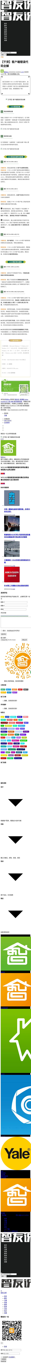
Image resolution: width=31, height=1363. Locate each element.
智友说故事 (24, 740)
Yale (9, 746)
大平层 (24, 737)
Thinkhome (4, 755)
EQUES (3, 1136)
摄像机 (26, 716)
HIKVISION (7, 420)
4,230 (13, 515)
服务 (5, 1218)
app (2, 716)
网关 (26, 722)
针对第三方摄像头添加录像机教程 (16, 586)
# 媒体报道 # (5, 767)
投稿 (5, 40)
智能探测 (4, 728)
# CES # (3, 778)
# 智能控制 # (5, 772)
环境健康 (3, 734)
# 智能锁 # (14, 767)
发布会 (3, 740)
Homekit (11, 755)
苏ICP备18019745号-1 (22, 1215)
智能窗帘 (16, 746)
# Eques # (13, 775)
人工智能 (16, 743)
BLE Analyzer (18, 758)
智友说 (3, 972)
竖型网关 (13, 716)
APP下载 (6, 1229)
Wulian (3, 1074)
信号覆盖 (23, 746)
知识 (5, 38)
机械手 (3, 719)
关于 (5, 1225)
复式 (13, 737)
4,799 (13, 566)
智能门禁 (10, 734)
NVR (8, 752)
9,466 (13, 589)
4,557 (22, 72)
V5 (17, 728)
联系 (5, 1227)
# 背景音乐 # (18, 778)
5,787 (13, 540)
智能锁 (9, 719)
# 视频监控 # (14, 772)
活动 (5, 36)
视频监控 (21, 725)
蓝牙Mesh (24, 755)
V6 (2, 725)
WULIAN (4, 722)
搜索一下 (3, 54)
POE (2, 752)
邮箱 (2, 605)
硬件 (5, 25)
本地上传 (24, 640)
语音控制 (19, 752)
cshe (9, 740)
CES (7, 716)
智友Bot (6, 72)
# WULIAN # (23, 767)
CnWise (3, 746)
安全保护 (12, 722)
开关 (15, 725)
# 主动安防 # (15, 770)
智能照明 (11, 728)
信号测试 (10, 758)
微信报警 (11, 731)
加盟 (5, 1221)
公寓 (18, 737)
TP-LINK (4, 749)
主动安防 (7, 422)
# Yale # (24, 770)
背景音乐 (4, 731)
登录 (5, 1346)
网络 (25, 752)
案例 (5, 32)
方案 (5, 27)
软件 (5, 23)
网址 (2, 609)
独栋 (8, 737)
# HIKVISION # (5, 770)
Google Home (12, 749)
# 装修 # (10, 778)
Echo (13, 752)
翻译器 (20, 716)
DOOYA (3, 743)
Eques (10, 743)
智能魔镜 (17, 755)
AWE (22, 728)
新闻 (5, 34)
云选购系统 (4, 1008)
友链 (5, 1223)
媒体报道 (15, 740)
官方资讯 (26, 731)
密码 (2, 1353)
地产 (3, 737)
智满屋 (3, 1213)
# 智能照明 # (4, 775)
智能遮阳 (23, 734)
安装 (5, 30)
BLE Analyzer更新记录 (11, 1231)
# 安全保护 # (21, 775)
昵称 (2, 602)
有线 (15, 719)
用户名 (3, 1350)
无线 (20, 719)
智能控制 (8, 725)
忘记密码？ (12, 1357)
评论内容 (3, 613)
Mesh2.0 (3, 758)
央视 (22, 743)
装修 (17, 734)
